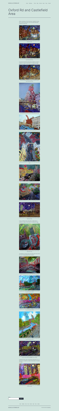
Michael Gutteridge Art (13, 3)
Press (46, 3)
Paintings (30, 3)
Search (9, 397)
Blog (37, 3)
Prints (35, 3)
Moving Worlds (25, 254)
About (44, 3)
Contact (49, 3)
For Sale (40, 3)
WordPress (48, 407)
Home (27, 3)
